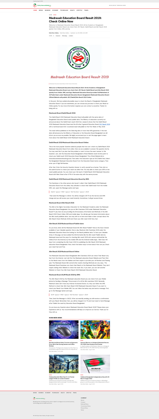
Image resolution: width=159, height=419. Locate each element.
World (41, 10)
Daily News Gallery (54, 33)
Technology (64, 10)
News (54, 14)
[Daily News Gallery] (42, 5)
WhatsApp (64, 35)
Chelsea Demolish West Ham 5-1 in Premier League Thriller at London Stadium (61, 378)
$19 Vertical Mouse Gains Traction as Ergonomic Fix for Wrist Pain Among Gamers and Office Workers (63, 344)
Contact (83, 402)
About (82, 400)
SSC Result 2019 (104, 124)
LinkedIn (71, 35)
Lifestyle (79, 10)
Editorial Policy (84, 404)
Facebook (58, 35)
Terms (82, 410)
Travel (86, 10)
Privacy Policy (84, 408)
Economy (55, 10)
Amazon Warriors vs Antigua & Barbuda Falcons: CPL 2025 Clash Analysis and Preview (94, 343)
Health (72, 10)
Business (47, 10)
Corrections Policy (86, 406)
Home (35, 10)
